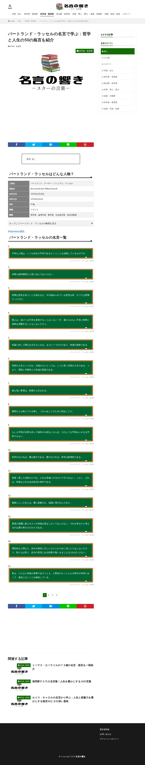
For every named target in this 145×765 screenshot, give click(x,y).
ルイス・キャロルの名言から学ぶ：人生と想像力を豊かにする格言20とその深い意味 (63, 699)
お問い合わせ (105, 734)
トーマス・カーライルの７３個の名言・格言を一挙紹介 (62, 667)
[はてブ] (50, 144)
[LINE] (68, 144)
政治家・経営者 (63, 14)
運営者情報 (104, 729)
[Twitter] (33, 144)
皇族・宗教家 (96, 14)
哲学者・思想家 (31, 14)
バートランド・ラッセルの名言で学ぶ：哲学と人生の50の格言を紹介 (64, 21)
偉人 (19, 21)
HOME (12, 21)
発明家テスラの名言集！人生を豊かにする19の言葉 (61, 681)
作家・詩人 (17, 14)
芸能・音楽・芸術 (112, 14)
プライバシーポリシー (109, 739)
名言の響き (81, 756)
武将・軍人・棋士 (80, 14)
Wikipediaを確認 (16, 231)
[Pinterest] (85, 144)
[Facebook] (16, 144)
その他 (107, 57)
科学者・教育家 (47, 14)
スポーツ (126, 14)
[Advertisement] (51, 120)
